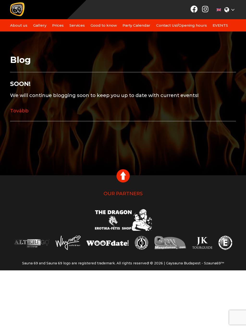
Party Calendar (136, 25)
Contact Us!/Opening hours (181, 25)
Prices (58, 25)
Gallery (39, 25)
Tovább (19, 111)
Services (77, 25)
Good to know (104, 25)
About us (18, 25)
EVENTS (220, 25)
